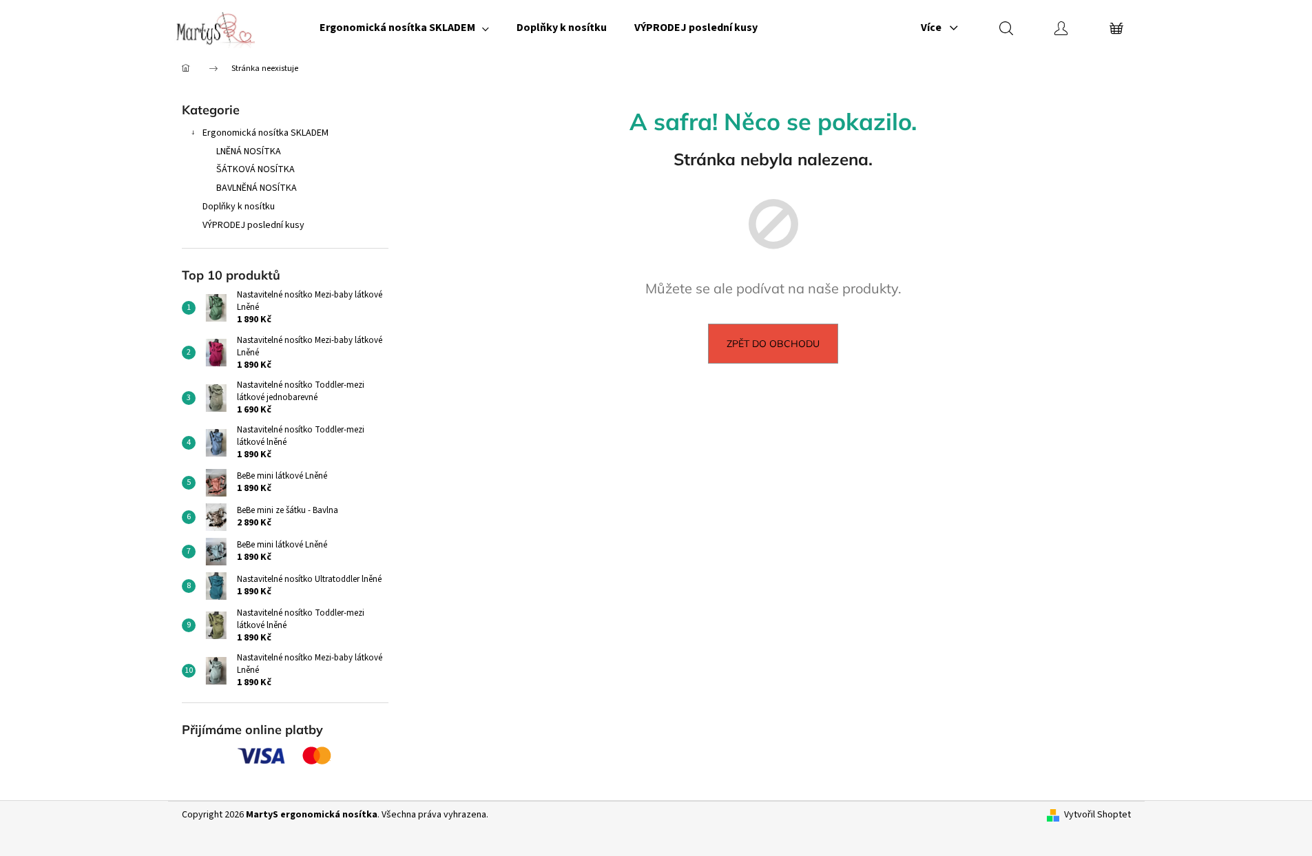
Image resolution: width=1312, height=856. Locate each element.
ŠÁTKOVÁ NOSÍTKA (255, 169)
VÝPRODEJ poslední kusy (253, 225)
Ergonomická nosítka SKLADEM (265, 133)
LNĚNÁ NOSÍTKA (248, 151)
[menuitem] (404, 27)
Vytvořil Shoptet (1097, 815)
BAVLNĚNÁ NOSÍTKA (256, 188)
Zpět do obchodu (773, 343)
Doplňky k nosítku (238, 206)
